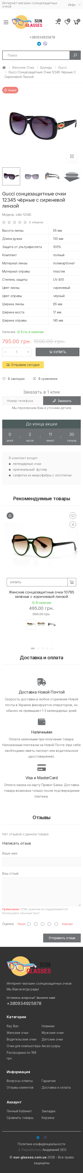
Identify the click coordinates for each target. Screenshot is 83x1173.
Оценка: (8, 924)
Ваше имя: (10, 853)
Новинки (48, 1026)
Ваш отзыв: (10, 873)
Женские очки (23, 67)
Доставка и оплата (56, 1087)
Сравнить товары (20, 1118)
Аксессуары (51, 1046)
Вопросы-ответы (20, 1081)
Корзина (48, 1118)
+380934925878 (42, 37)
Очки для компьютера (24, 1046)
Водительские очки (21, 1039)
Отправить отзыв (62, 938)
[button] (76, 22)
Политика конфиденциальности (41, 1144)
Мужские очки (53, 1033)
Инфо (72, 5)
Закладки (48, 1111)
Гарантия (49, 1081)
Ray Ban (13, 1026)
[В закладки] (72, 515)
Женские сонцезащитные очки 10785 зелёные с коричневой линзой (41, 594)
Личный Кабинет (19, 1111)
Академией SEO (54, 1150)
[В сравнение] (72, 524)
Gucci (62, 67)
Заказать (64, 401)
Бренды (46, 67)
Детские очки (52, 1039)
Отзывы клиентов (20, 1087)
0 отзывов (36, 222)
